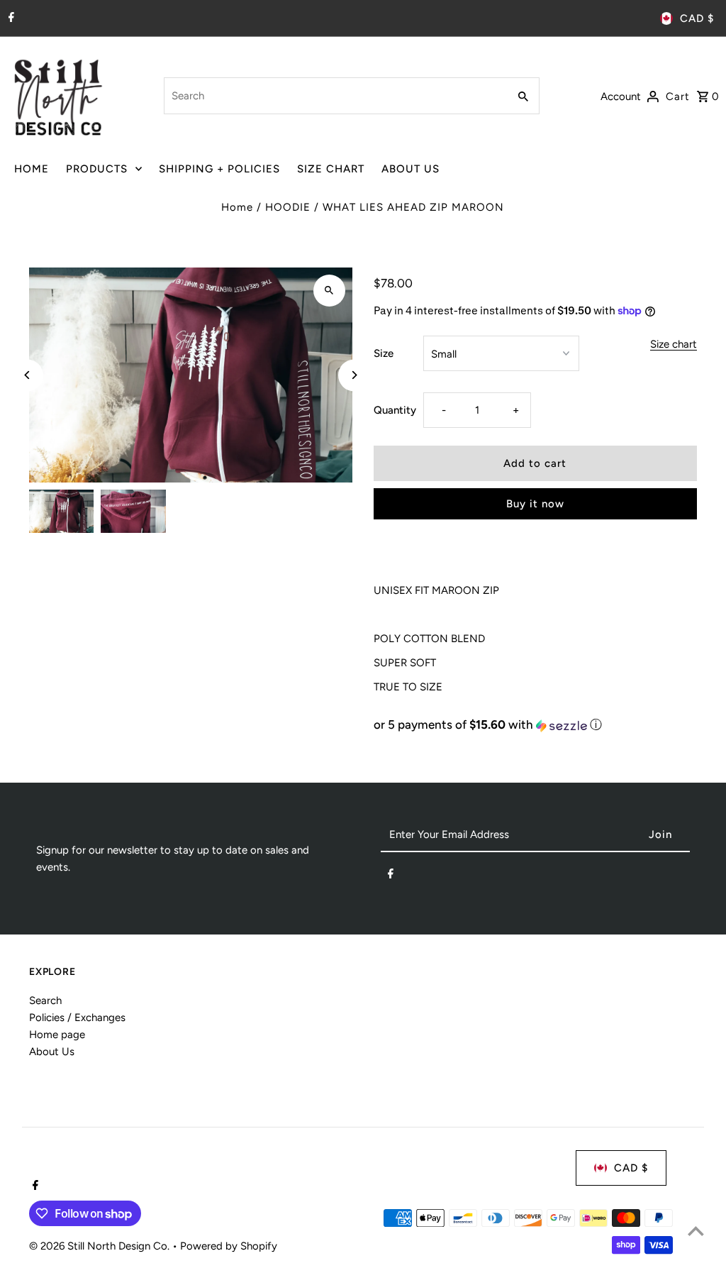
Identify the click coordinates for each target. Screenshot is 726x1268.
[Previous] (27, 375)
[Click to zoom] (329, 291)
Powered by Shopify (228, 1246)
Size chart (673, 345)
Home (237, 207)
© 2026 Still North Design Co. (100, 1246)
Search (45, 1000)
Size (383, 353)
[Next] (354, 375)
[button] (535, 725)
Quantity (395, 410)
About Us (51, 1051)
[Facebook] (9, 18)
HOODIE (288, 207)
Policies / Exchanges (77, 1017)
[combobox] (334, 96)
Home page (57, 1034)
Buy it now (535, 503)
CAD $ (697, 18)
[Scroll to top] (696, 1231)
